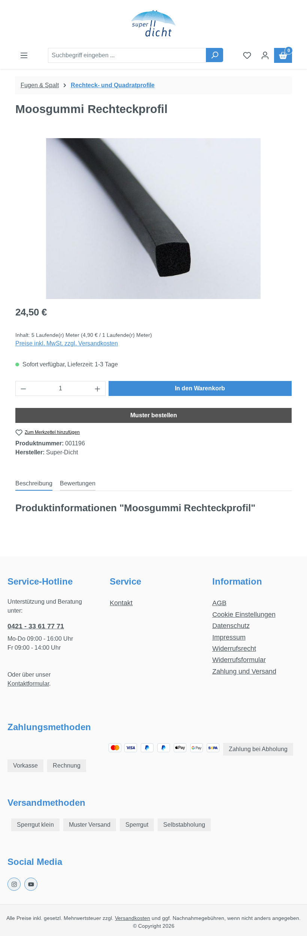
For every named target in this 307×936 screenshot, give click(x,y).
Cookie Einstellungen (244, 614)
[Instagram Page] (14, 884)
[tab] (33, 484)
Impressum (229, 637)
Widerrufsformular (239, 660)
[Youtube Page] (30, 884)
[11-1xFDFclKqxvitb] (153, 218)
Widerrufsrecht (234, 648)
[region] (153, 218)
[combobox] (127, 55)
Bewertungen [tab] (77, 483)
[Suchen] (214, 55)
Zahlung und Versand (244, 671)
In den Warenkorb (200, 388)
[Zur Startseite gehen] (153, 24)
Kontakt (121, 603)
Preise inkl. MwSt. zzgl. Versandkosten (66, 343)
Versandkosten (132, 918)
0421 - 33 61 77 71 (35, 626)
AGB (219, 603)
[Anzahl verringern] (23, 388)
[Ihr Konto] (265, 55)
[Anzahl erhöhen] (98, 388)
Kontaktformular (28, 683)
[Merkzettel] (247, 55)
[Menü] (24, 55)
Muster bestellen (153, 415)
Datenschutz (231, 625)
